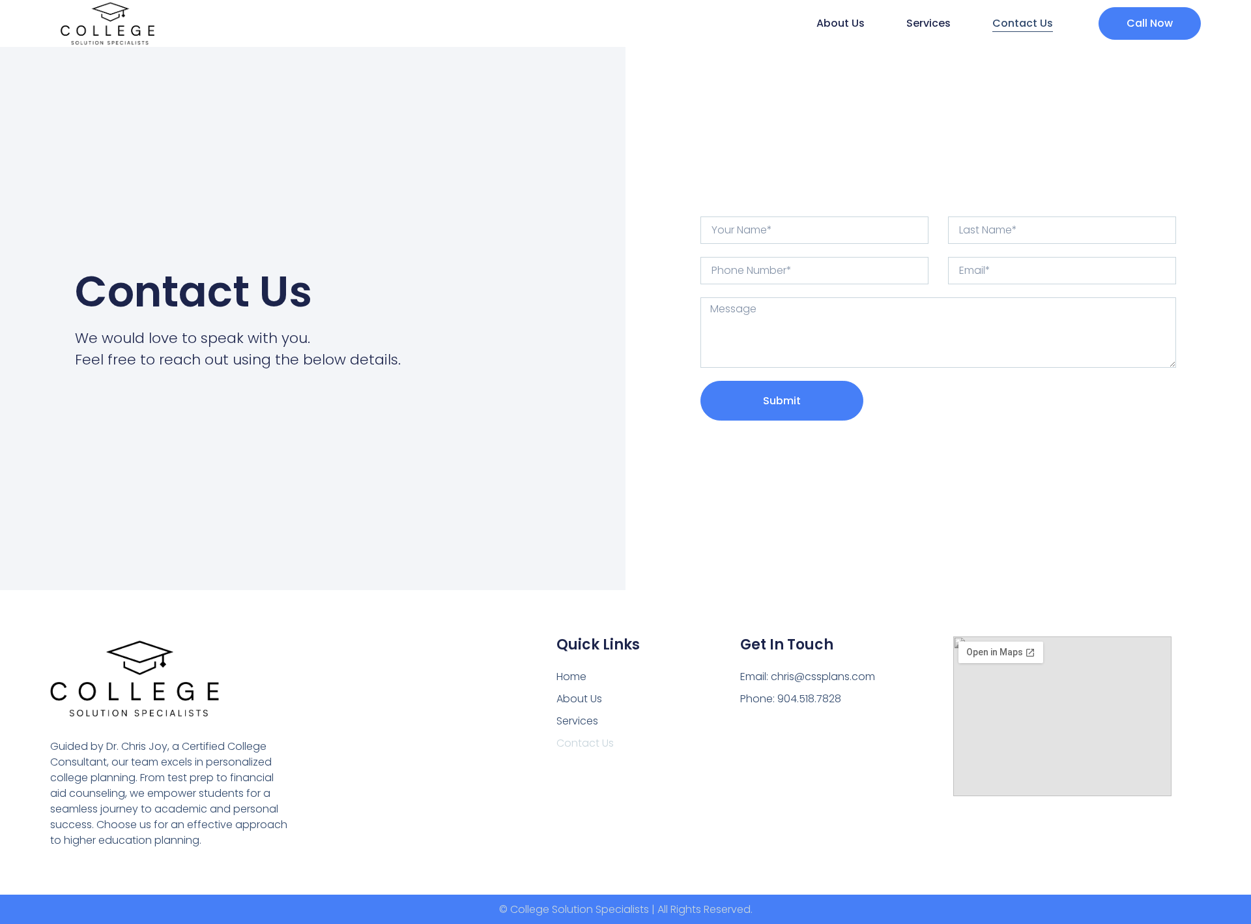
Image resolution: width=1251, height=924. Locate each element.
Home (571, 676)
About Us (840, 23)
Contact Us (1022, 23)
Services (928, 23)
